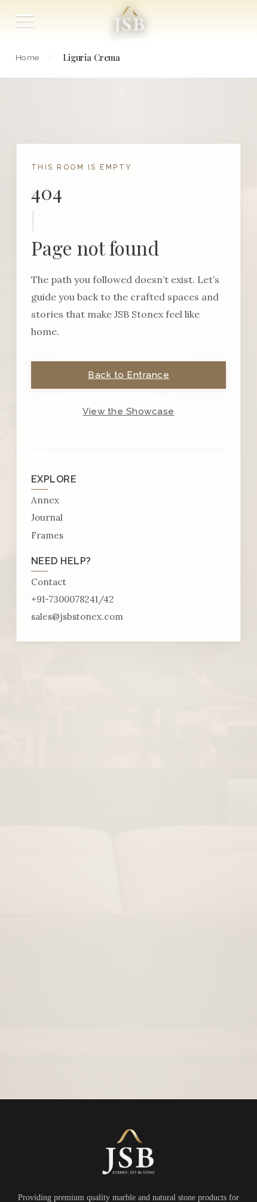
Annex (45, 500)
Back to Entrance (128, 375)
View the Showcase (128, 411)
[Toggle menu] (25, 20)
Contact (48, 582)
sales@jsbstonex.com (77, 616)
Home (27, 57)
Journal (47, 517)
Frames (47, 535)
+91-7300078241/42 (72, 599)
